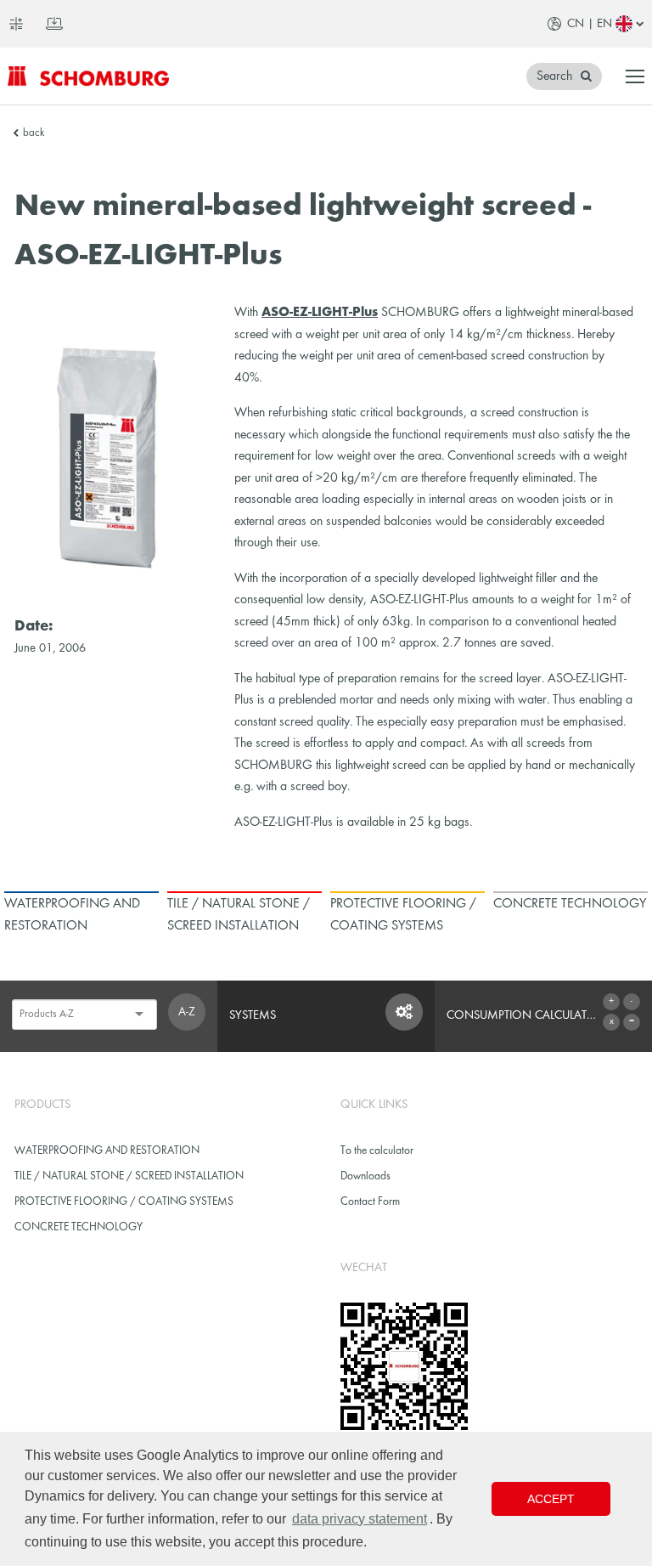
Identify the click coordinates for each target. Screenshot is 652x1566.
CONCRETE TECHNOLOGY (78, 1227)
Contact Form (370, 1201)
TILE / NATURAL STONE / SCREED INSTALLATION (129, 1176)
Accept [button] (551, 1499)
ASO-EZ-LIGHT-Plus (319, 312)
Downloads (365, 1176)
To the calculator (376, 1150)
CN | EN (589, 24)
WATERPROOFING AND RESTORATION (107, 1150)
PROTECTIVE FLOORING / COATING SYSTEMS (123, 1201)
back (33, 133)
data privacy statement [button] (359, 1519)
